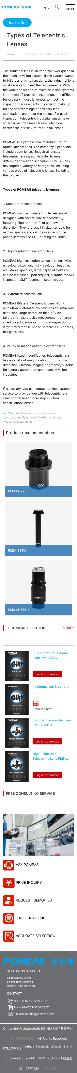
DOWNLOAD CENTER (21, 986)
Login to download (47, 674)
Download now (42, 708)
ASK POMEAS (27, 865)
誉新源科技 (50, 1068)
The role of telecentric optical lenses (31, 413)
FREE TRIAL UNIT (31, 918)
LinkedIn (56, 1046)
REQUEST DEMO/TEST (35, 900)
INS (65, 1046)
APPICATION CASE (19, 978)
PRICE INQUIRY (29, 882)
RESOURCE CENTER (20, 982)
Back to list (17, 22)
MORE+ (68, 628)
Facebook (42, 1046)
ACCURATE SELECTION (35, 936)
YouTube (28, 1046)
